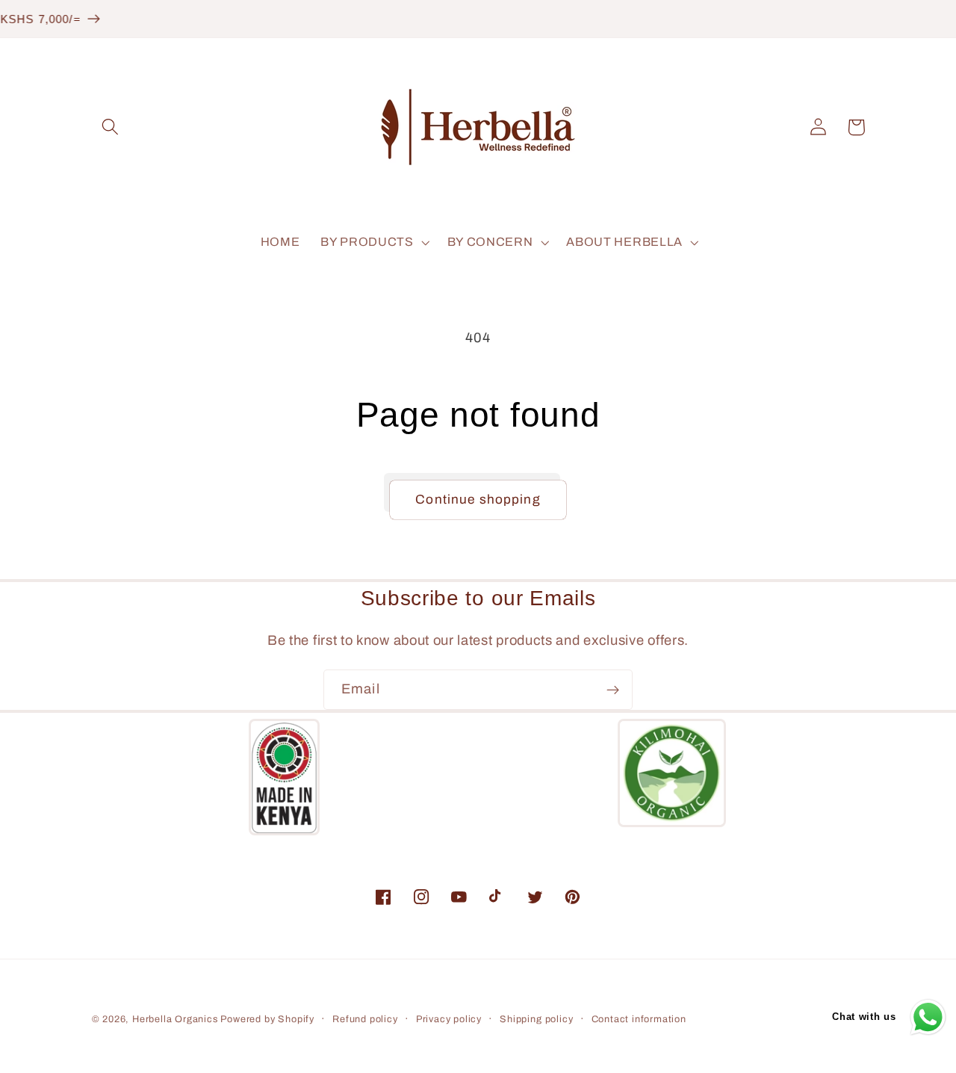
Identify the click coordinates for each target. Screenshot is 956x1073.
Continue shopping (478, 499)
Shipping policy (536, 1019)
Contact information (639, 1019)
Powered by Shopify (267, 1019)
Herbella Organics (176, 1019)
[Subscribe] (613, 690)
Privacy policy (449, 1019)
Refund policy (364, 1019)
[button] (111, 127)
